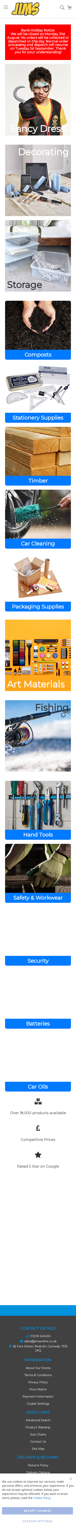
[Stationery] (38, 393)
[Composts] (38, 330)
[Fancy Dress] (38, 99)
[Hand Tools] (38, 810)
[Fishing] (38, 736)
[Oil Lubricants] (38, 1062)
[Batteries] (38, 999)
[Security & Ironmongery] (38, 936)
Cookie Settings (38, 1404)
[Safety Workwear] (38, 873)
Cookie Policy (42, 1498)
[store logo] (25, 9)
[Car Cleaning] (38, 519)
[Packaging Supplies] (38, 582)
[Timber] (38, 456)
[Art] (38, 655)
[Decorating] (38, 180)
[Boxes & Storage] (38, 256)
